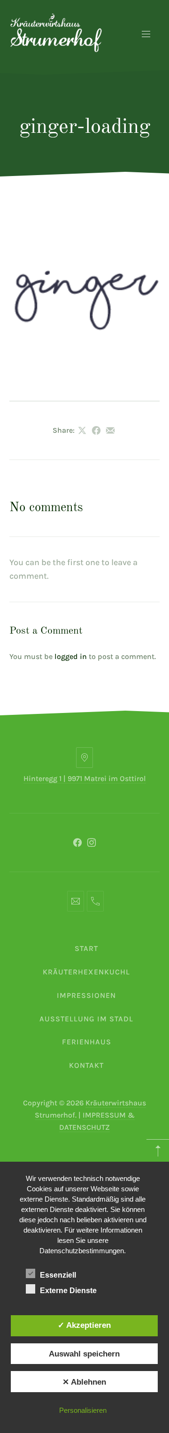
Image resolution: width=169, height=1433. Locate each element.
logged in (70, 656)
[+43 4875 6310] (95, 901)
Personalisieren (83, 1410)
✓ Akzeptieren (84, 1325)
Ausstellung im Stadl (86, 1018)
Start (86, 948)
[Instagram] (91, 842)
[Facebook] (77, 842)
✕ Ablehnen (84, 1382)
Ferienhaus (86, 1041)
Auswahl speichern (84, 1353)
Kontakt (86, 1065)
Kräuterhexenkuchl (86, 971)
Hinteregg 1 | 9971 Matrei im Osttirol (84, 778)
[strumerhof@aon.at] (75, 901)
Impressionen (86, 995)
